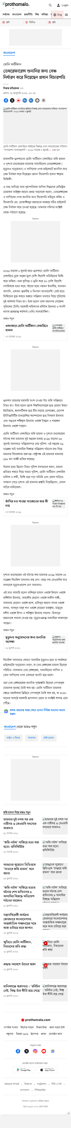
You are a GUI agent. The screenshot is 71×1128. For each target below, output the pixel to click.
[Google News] (53, 1051)
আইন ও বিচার (13, 738)
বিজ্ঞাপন (28, 1084)
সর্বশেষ (6, 14)
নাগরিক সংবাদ (11, 1027)
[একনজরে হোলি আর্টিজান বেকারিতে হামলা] (59, 328)
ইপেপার (34, 1034)
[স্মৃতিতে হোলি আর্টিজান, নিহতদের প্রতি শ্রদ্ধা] (55, 948)
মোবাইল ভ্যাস (55, 1034)
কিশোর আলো (27, 1027)
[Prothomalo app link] (24, 1070)
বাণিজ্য (44, 14)
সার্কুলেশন (41, 1084)
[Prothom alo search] (50, 5)
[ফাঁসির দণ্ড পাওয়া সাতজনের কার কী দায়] (59, 504)
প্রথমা (43, 1034)
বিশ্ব (37, 14)
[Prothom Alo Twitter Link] (28, 1052)
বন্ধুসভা (9, 1034)
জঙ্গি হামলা (49, 738)
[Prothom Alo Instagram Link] (37, 1052)
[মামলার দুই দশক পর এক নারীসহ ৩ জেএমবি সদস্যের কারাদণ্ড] (55, 826)
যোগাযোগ (24, 1090)
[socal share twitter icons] (13, 102)
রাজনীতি (28, 14)
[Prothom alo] (17, 5)
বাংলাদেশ (16, 14)
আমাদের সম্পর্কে (11, 1084)
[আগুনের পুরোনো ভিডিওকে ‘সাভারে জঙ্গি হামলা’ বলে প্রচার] (55, 871)
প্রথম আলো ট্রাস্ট (57, 1027)
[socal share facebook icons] (6, 102)
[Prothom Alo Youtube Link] (45, 1052)
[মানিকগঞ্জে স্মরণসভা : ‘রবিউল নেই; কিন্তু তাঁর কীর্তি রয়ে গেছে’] (55, 993)
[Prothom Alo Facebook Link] (19, 1052)
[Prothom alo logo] (35, 1021)
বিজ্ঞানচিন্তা (41, 1027)
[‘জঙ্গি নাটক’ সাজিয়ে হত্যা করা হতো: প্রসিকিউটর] (55, 849)
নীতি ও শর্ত (56, 1084)
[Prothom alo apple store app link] (47, 1070)
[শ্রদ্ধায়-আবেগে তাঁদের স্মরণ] (55, 970)
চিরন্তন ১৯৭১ (22, 1034)
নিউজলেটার (40, 1090)
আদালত (32, 738)
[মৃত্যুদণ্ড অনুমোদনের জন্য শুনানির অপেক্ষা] (59, 640)
